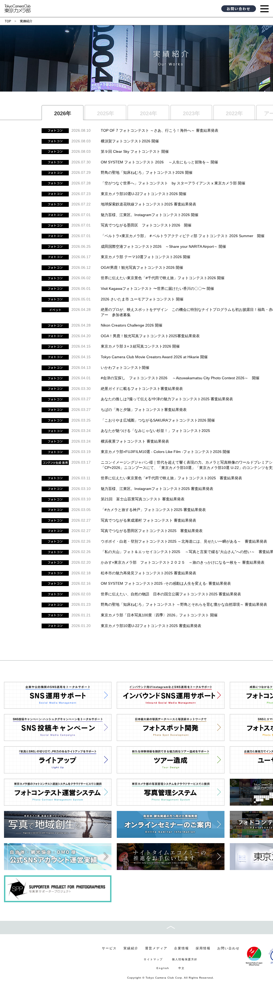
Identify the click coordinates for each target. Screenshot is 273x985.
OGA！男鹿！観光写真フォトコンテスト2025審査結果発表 (150, 336)
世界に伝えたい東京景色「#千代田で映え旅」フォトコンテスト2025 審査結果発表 (171, 478)
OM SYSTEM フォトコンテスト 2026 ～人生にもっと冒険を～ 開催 (159, 162)
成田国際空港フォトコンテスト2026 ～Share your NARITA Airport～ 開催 (163, 246)
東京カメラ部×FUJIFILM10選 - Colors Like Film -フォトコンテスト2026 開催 (165, 452)
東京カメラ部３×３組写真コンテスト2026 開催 (140, 346)
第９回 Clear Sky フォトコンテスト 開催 (135, 151)
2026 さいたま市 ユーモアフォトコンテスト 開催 (142, 299)
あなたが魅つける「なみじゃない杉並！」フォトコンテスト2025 (155, 430)
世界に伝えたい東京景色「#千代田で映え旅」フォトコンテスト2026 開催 (162, 278)
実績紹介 (130, 948)
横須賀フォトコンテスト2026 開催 (130, 141)
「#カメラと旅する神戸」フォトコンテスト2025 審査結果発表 (153, 510)
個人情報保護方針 (185, 959)
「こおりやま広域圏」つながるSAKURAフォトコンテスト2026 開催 (158, 420)
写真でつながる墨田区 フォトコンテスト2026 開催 (146, 225)
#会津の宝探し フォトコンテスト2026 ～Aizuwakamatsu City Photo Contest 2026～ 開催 (180, 378)
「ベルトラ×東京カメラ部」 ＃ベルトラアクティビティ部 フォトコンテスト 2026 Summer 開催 (182, 236)
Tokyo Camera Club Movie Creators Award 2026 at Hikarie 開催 (154, 357)
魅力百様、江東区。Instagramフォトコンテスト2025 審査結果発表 (157, 489)
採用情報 (203, 948)
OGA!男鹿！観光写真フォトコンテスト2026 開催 (142, 267)
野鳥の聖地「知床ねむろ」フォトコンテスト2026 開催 (146, 172)
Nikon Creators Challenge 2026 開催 (131, 325)
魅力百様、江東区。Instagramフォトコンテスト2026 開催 (149, 215)
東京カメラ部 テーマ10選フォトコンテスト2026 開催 (145, 257)
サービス (109, 948)
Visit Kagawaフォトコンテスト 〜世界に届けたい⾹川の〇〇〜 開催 (157, 288)
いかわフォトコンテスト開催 (125, 367)
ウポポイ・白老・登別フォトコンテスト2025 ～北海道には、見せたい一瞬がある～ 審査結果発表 (184, 541)
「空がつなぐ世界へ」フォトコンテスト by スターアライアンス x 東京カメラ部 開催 (173, 183)
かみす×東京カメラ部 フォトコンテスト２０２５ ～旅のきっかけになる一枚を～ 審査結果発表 (182, 562)
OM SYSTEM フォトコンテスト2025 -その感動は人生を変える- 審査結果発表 (166, 583)
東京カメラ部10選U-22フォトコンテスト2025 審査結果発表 (151, 626)
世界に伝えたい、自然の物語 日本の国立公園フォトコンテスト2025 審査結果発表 (171, 594)
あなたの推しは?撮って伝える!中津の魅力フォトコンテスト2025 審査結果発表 (167, 399)
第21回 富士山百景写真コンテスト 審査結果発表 (142, 499)
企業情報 (181, 948)
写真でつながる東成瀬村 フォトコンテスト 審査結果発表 (148, 520)
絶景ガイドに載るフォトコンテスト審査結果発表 (142, 388)
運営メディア (156, 948)
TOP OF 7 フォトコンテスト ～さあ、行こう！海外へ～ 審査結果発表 (159, 130)
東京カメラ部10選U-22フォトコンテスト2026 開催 (143, 194)
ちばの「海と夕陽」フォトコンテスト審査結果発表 (144, 409)
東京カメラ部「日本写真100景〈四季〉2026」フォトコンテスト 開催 (159, 615)
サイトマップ (153, 959)
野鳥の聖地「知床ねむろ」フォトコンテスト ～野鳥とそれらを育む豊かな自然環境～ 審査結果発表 (184, 604)
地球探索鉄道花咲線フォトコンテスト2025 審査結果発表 (148, 204)
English (162, 968)
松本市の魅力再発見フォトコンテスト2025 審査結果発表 (148, 573)
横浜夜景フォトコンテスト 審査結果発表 (135, 441)
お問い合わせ (239, 8)
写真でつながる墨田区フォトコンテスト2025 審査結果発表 (152, 531)
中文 (181, 968)
